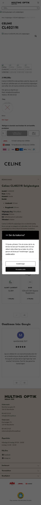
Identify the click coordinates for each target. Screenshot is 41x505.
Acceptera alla (20, 269)
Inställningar (20, 264)
